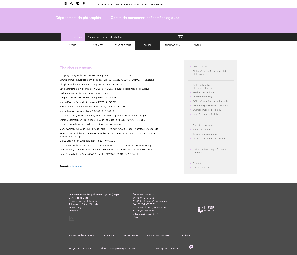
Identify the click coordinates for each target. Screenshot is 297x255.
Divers (197, 45)
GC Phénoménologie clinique (208, 109)
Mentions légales (130, 235)
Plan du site (109, 235)
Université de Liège (102, 5)
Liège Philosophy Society (205, 114)
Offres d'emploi (201, 167)
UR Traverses (157, 5)
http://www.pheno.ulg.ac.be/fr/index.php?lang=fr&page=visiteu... (142, 248)
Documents (93, 37)
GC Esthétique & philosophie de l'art (211, 101)
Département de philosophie (78, 17)
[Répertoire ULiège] (65, 4)
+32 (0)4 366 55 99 (157, 207)
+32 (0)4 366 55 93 (144, 198)
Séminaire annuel (202, 129)
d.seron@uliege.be (142, 211)
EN (180, 37)
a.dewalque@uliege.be (144, 214)
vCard (135, 217)
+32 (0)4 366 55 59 (146, 204)
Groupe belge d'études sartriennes (211, 105)
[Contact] (77, 4)
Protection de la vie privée (158, 235)
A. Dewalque (75, 165)
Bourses (197, 163)
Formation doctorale (203, 125)
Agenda (78, 37)
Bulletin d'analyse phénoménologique (203, 86)
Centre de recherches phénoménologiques (145, 17)
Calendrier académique (205, 133)
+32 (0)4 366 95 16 (144, 194)
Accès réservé (184, 235)
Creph (78, 248)
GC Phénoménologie (203, 96)
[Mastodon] (192, 247)
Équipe (147, 45)
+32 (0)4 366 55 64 (144, 201)
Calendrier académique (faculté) (209, 138)
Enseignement (123, 45)
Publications (172, 45)
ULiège (72, 248)
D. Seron (91, 235)
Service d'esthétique (113, 37)
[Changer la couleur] (84, 4)
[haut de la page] (71, 219)
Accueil (73, 45)
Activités (98, 45)
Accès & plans (200, 66)
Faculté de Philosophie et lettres (131, 5)
